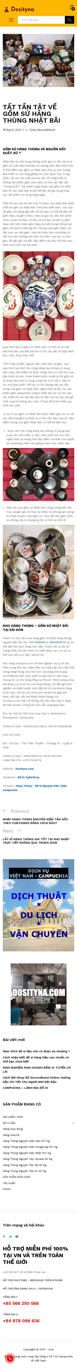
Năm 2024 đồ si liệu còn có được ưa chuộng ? (36, 1051)
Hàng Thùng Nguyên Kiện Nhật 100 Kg (27, 1152)
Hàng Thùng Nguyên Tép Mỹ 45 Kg (24, 1165)
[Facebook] (4, 1237)
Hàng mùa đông (13, 1128)
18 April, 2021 (12, 129)
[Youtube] (17, 1237)
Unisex (7, 1188)
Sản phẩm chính (13, 1116)
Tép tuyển (9, 1183)
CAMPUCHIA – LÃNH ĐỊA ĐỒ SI (25, 1088)
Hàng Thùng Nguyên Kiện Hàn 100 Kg (26, 1140)
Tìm (69, 20)
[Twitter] (10, 1237)
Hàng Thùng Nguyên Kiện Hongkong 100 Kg (30, 1146)
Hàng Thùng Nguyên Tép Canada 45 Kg (27, 1158)
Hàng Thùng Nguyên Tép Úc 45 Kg (24, 1170)
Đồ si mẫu (9, 1122)
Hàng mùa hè (11, 1134)
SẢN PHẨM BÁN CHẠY (16, 1176)
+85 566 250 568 (21, 1303)
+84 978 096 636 (21, 1320)
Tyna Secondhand (42, 129)
